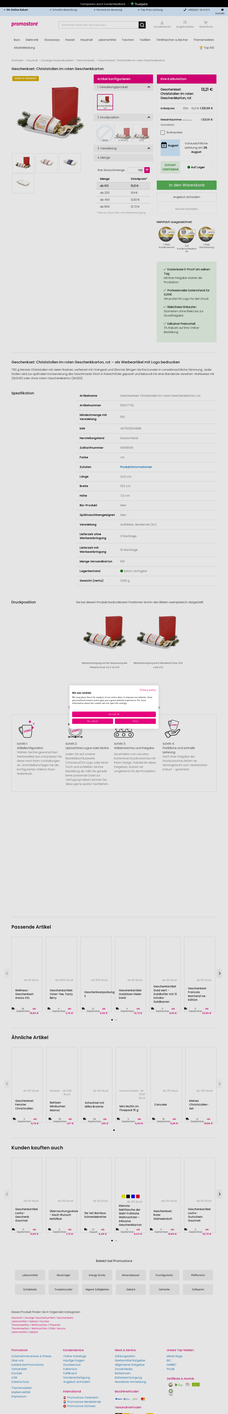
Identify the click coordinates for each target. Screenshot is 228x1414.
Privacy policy (148, 690)
